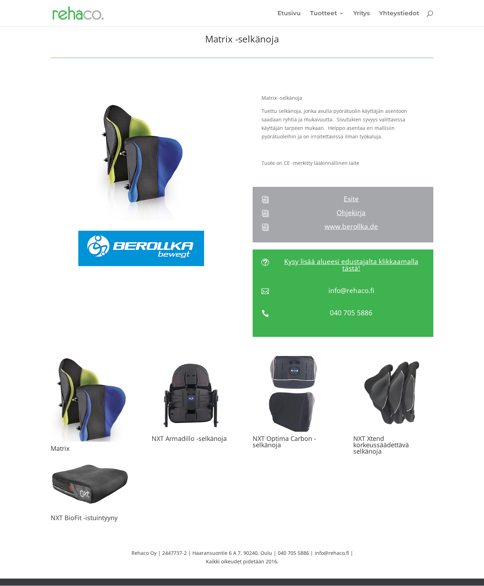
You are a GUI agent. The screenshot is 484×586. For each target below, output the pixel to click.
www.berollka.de (351, 226)
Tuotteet (323, 14)
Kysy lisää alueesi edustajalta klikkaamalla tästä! (351, 265)
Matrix (60, 448)
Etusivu (289, 14)
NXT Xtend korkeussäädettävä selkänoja (381, 444)
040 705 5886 (351, 312)
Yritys (361, 14)
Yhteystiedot (399, 14)
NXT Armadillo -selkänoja (189, 438)
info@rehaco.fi (351, 290)
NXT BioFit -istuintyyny (84, 517)
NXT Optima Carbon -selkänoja (284, 441)
